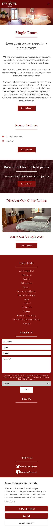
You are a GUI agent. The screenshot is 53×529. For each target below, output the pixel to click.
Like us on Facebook (28, 472)
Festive (26, 287)
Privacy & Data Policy (26, 315)
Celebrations (26, 283)
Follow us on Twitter (28, 467)
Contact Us (26, 307)
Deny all (26, 516)
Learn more (10, 501)
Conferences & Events (26, 291)
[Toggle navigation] (49, 4)
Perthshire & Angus (26, 295)
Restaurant (27, 275)
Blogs (26, 299)
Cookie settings (26, 523)
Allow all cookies (27, 508)
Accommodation (26, 271)
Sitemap (26, 324)
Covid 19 (26, 303)
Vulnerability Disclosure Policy (26, 319)
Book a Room (26, 108)
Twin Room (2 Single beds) (26, 236)
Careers (26, 311)
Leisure (26, 279)
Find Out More (26, 246)
